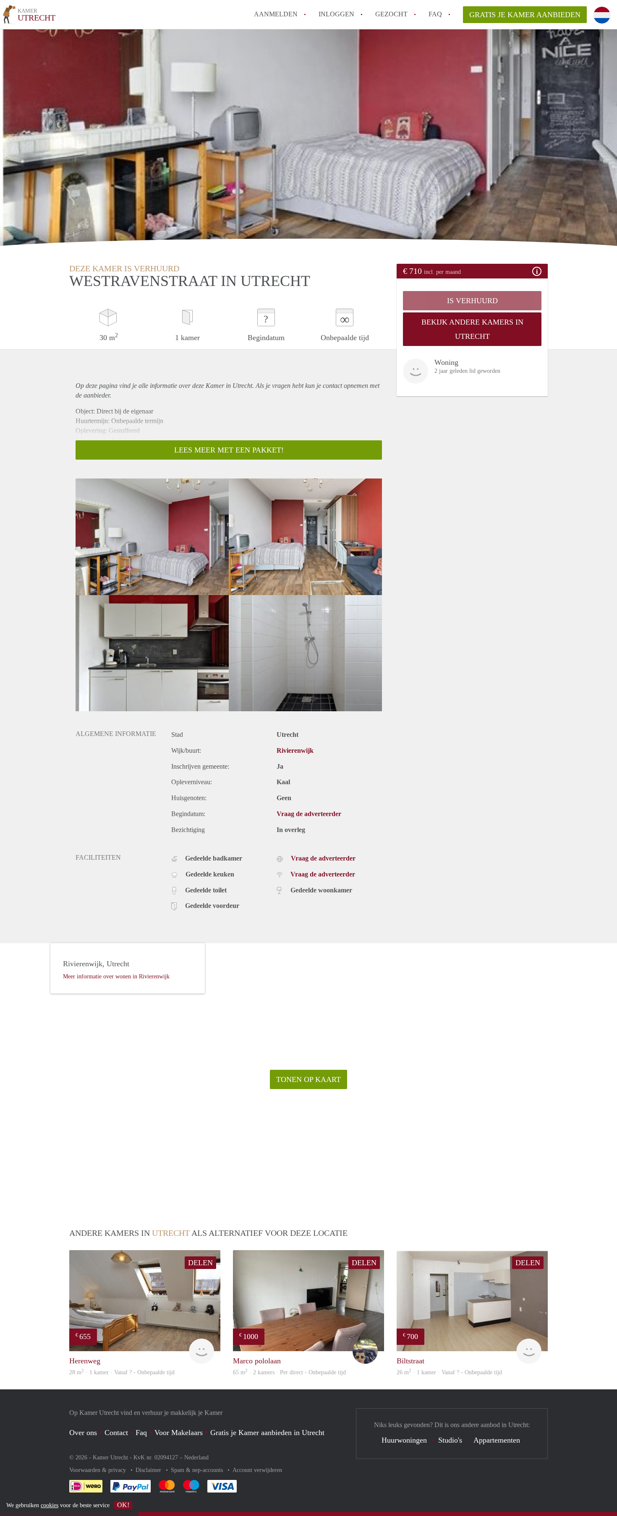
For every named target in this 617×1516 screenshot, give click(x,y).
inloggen (336, 14)
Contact (116, 1432)
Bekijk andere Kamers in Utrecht (472, 329)
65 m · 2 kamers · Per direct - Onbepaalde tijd (289, 1372)
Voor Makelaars (178, 1432)
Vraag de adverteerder (309, 813)
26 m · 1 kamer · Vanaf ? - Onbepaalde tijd (449, 1372)
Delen (200, 1263)
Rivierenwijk (295, 750)
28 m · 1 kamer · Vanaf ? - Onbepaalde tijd (122, 1372)
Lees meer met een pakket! (229, 450)
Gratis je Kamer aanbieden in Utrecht (267, 1432)
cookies (49, 1505)
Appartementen (496, 1440)
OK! (123, 1504)
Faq (141, 1432)
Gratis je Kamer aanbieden (524, 14)
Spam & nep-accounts (198, 1470)
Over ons (83, 1432)
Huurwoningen (404, 1440)
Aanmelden (276, 14)
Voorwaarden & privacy (98, 1470)
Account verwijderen (257, 1470)
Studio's (450, 1440)
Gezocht (391, 14)
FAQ (435, 14)
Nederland (196, 1457)
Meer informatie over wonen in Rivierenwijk (116, 976)
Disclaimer (149, 1470)
